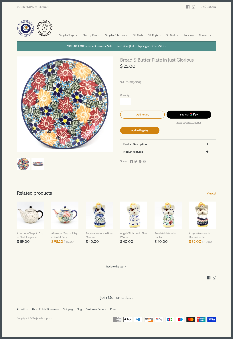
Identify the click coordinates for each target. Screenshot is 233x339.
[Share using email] (144, 161)
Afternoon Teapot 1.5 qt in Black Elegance (30, 235)
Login (21, 7)
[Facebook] (188, 6)
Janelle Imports (44, 318)
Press (113, 309)
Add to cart (142, 114)
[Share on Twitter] (135, 161)
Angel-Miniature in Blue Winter (133, 235)
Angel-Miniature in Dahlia (165, 235)
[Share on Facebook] (131, 161)
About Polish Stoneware (45, 309)
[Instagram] (193, 6)
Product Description (135, 144)
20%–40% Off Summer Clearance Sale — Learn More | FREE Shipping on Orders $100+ (116, 46)
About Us (22, 309)
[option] (23, 164)
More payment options (189, 122)
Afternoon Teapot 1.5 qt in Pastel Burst (64, 235)
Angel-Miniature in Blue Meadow (99, 235)
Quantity (124, 95)
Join (30, 7)
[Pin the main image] (140, 161)
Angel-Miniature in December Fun (199, 235)
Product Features (133, 151)
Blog (79, 309)
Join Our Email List (116, 297)
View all (211, 193)
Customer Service (96, 309)
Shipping (68, 309)
